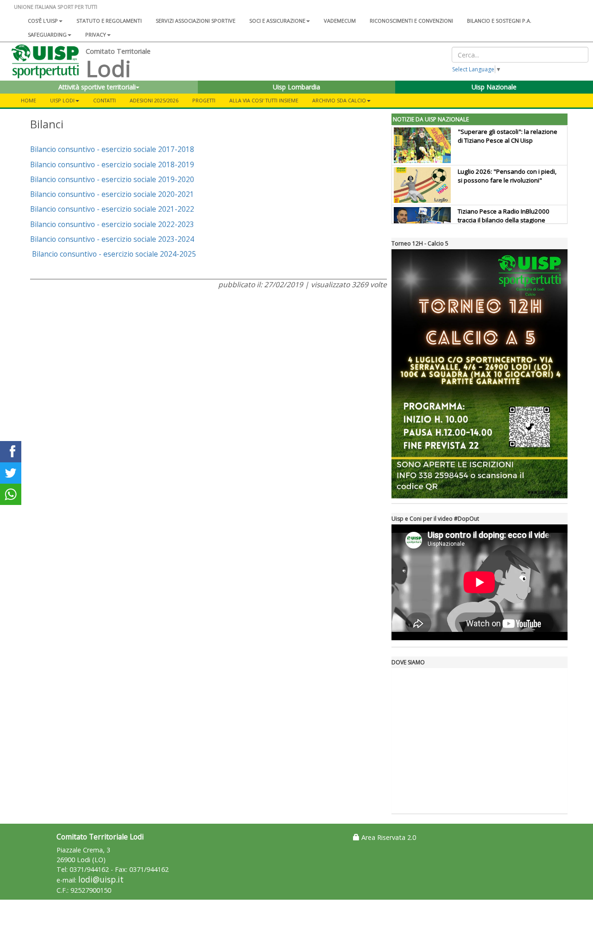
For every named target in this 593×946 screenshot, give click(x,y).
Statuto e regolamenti (109, 20)
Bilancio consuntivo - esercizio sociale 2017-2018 (112, 149)
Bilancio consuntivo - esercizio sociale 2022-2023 (112, 224)
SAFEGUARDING (47, 34)
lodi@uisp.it (101, 879)
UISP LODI (62, 100)
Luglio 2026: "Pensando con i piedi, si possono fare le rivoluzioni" (507, 175)
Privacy (95, 34)
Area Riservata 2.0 (388, 837)
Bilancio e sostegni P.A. (499, 20)
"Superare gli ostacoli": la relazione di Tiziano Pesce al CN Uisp (507, 136)
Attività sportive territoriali (97, 86)
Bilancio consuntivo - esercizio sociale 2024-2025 (114, 254)
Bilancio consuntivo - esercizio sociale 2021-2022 (112, 209)
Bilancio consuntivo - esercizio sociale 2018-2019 (112, 164)
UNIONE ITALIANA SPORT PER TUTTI (55, 6)
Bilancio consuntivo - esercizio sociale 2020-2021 (112, 194)
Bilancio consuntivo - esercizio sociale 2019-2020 (112, 179)
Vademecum (340, 20)
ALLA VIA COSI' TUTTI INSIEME (263, 100)
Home (28, 100)
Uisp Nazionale (494, 86)
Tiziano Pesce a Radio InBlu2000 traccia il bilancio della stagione (503, 215)
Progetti (203, 100)
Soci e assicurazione (277, 20)
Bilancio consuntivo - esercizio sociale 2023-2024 (112, 239)
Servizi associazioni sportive (195, 20)
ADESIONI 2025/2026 (154, 100)
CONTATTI (104, 100)
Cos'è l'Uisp (43, 20)
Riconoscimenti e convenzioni (411, 20)
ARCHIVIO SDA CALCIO (339, 100)
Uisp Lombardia (296, 86)
